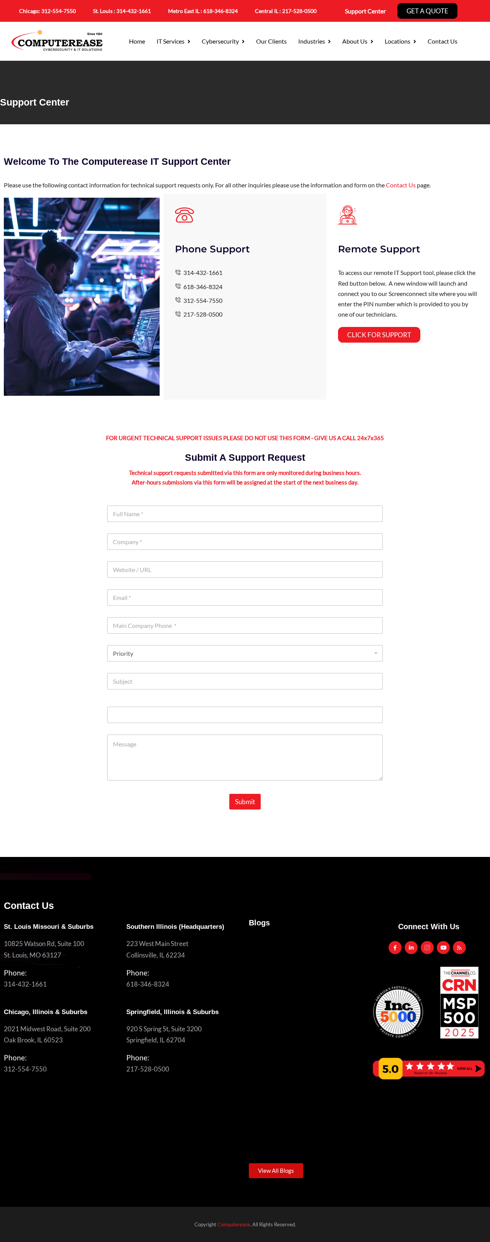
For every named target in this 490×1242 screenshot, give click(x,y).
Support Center (365, 11)
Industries (311, 41)
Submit (245, 802)
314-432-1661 (133, 11)
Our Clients (271, 41)
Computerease (233, 1224)
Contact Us (401, 185)
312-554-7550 (58, 11)
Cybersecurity (220, 41)
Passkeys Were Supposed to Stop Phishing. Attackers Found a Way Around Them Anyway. (302, 1116)
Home (137, 41)
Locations (397, 41)
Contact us (442, 41)
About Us (355, 41)
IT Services (171, 41)
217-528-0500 (299, 11)
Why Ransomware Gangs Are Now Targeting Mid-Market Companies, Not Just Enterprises (303, 1007)
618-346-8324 (147, 984)
